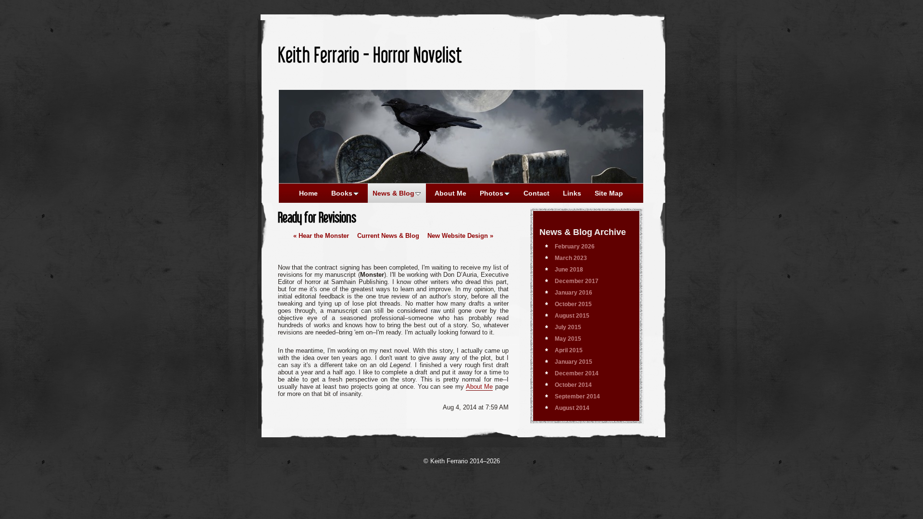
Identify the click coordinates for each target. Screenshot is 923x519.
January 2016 (573, 292)
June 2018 (569, 269)
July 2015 (568, 327)
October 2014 (573, 385)
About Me (479, 386)
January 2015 (573, 361)
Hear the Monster (321, 235)
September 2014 (577, 396)
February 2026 (575, 246)
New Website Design (460, 235)
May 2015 (568, 338)
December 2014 (577, 373)
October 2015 (573, 304)
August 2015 (572, 315)
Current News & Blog (388, 235)
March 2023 (571, 258)
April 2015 (569, 350)
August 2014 (572, 408)
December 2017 (577, 281)
